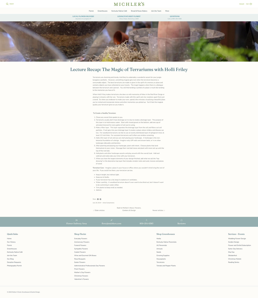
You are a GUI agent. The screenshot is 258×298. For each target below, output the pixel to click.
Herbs (159, 238)
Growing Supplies (163, 255)
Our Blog (10, 259)
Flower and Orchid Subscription (239, 245)
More (167, 11)
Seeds (159, 252)
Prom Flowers (79, 269)
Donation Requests (14, 262)
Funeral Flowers (80, 245)
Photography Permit (14, 266)
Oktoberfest (232, 255)
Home (9, 238)
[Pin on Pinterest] (100, 199)
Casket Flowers (80, 252)
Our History (11, 242)
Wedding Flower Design (237, 238)
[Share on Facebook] (98, 199)
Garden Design (233, 242)
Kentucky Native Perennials (166, 242)
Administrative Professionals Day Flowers (89, 266)
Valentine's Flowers (81, 279)
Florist (91, 11)
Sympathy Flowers (81, 249)
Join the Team (156, 11)
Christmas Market (234, 259)
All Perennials (162, 245)
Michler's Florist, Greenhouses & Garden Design (26, 292)
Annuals (160, 249)
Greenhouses (102, 11)
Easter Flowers (79, 262)
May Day (231, 252)
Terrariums (160, 262)
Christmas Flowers (81, 276)
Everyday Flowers (80, 238)
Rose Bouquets (79, 259)
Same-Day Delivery (235, 249)
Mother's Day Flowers (82, 272)
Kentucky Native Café (119, 11)
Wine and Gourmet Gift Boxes (85, 255)
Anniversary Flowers (81, 242)
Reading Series (233, 262)
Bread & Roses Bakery (139, 11)
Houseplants (161, 259)
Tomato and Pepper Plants (166, 266)
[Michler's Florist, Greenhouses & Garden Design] (129, 4)
